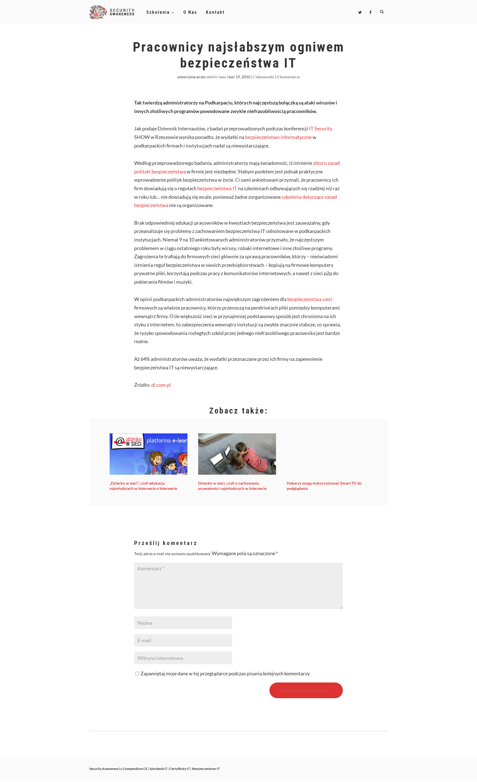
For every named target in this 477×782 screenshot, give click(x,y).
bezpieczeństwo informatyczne (278, 137)
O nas (190, 12)
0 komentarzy (288, 76)
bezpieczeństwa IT (217, 188)
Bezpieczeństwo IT (206, 769)
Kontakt (215, 12)
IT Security (320, 128)
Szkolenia (158, 12)
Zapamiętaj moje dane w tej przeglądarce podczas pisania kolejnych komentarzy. (226, 673)
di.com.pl (161, 385)
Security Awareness (103, 769)
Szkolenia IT (158, 769)
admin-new (216, 76)
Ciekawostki (263, 76)
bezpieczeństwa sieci (309, 299)
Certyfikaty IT (179, 769)
